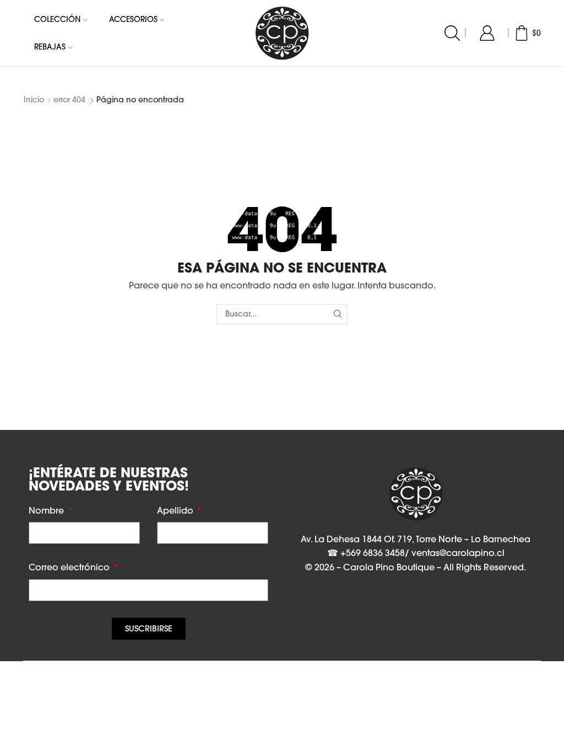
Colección (57, 19)
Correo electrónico (70, 567)
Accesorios (133, 19)
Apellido (176, 510)
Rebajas (50, 47)
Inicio (34, 100)
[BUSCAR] (337, 314)
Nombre (47, 510)
